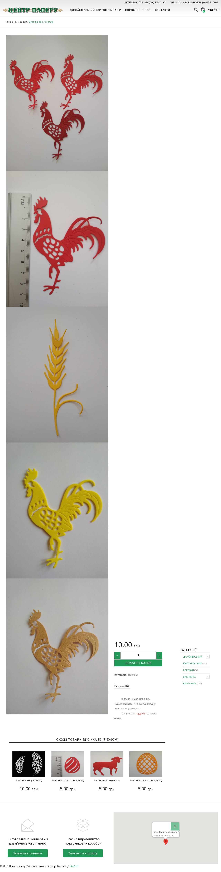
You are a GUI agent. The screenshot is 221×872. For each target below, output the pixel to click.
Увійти (214, 10)
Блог (146, 10)
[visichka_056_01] (57, 239)
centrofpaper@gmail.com (200, 2)
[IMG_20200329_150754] (57, 646)
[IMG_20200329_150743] (57, 510)
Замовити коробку (83, 853)
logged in (141, 713)
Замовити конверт (27, 853)
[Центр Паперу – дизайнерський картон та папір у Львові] (32, 10)
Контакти (162, 10)
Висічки (133, 675)
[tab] (121, 686)
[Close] (175, 826)
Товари (22, 21)
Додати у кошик (138, 663)
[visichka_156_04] (57, 375)
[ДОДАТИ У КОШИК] (17, 772)
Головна (11, 21)
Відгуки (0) (121, 686)
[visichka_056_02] (57, 103)
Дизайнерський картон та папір (95, 10)
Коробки (132, 10)
